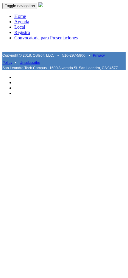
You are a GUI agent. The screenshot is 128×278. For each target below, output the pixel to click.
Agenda (21, 21)
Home (20, 16)
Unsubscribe (30, 63)
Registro (22, 32)
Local (19, 27)
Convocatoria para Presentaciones (46, 37)
